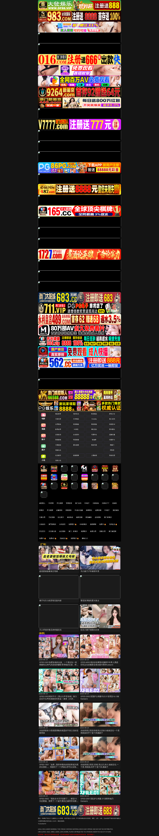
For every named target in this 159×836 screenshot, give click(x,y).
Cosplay (94, 419)
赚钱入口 (85, 538)
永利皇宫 (62, 524)
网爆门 (112, 445)
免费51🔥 (102, 524)
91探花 (76, 429)
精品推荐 (58, 414)
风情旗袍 (58, 440)
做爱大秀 (93, 531)
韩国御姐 (76, 424)
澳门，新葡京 (73, 531)
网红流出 (94, 429)
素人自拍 (112, 419)
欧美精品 (94, 414)
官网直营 (69, 503)
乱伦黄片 (61, 517)
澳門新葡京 (52, 524)
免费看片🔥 (73, 524)
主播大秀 (42, 517)
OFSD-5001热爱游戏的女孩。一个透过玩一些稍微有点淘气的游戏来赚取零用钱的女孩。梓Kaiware (58, 664)
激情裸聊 (93, 524)
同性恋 (112, 450)
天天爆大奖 (52, 531)
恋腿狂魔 (112, 435)
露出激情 (76, 445)
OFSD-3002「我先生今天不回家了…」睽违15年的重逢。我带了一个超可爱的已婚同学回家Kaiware (58, 801)
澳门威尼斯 (112, 531)
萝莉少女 (112, 414)
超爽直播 (98, 510)
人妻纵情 (94, 455)
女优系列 (76, 435)
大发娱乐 (42, 524)
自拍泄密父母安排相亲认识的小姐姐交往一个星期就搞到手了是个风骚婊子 (100, 731)
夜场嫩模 (89, 517)
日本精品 (76, 419)
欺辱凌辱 (58, 429)
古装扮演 (58, 435)
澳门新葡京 (108, 517)
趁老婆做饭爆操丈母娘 (48, 571)
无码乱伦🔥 (113, 524)
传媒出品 (58, 450)
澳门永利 (78, 503)
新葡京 (41, 510)
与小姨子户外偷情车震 (90, 571)
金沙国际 (62, 531)
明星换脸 (76, 440)
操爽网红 (89, 510)
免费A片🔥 (53, 538)
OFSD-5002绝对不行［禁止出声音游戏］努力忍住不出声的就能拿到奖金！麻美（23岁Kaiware (58, 698)
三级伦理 (58, 419)
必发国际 (98, 517)
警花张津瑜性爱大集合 (90, 600)
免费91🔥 (42, 538)
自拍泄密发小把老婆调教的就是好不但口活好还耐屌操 (58, 731)
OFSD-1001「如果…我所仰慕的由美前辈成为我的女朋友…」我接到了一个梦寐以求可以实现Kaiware (58, 767)
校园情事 (76, 455)
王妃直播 (52, 517)
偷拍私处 (70, 517)
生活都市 (58, 455)
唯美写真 (94, 445)
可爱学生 (94, 435)
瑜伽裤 (94, 440)
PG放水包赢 (79, 510)
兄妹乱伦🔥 (64, 538)
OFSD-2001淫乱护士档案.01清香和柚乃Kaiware (97, 799)
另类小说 (58, 460)
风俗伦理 (112, 455)
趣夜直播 (79, 517)
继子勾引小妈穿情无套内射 (50, 600)
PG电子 (87, 503)
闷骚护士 (112, 440)
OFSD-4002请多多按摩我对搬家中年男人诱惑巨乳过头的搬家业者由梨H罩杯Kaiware (99, 663)
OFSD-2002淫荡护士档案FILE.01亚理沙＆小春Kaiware (100, 697)
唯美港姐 (94, 424)
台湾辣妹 (58, 424)
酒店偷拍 (116, 510)
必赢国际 (59, 510)
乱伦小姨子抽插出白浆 (90, 629)
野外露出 (112, 429)
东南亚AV (112, 424)
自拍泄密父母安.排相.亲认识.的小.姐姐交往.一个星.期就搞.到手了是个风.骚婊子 (100, 765)
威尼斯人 (42, 503)
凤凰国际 (69, 510)
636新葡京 (83, 524)
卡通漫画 (58, 445)
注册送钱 (96, 503)
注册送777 (105, 503)
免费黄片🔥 (75, 538)
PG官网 (51, 503)
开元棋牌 (60, 503)
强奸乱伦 (76, 414)
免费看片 (84, 531)
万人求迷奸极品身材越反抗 (50, 629)
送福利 (114, 503)
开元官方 (42, 531)
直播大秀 (102, 531)
